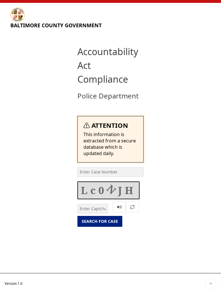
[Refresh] (132, 207)
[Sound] (119, 207)
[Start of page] (210, 283)
